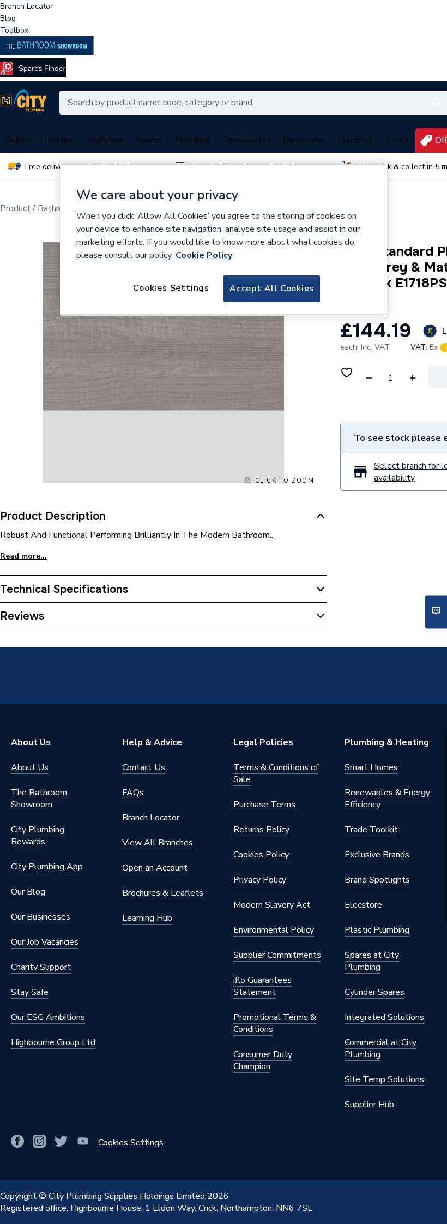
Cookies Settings (171, 288)
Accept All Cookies (271, 289)
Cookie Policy (204, 255)
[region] (223, 239)
